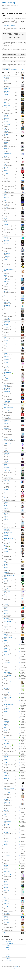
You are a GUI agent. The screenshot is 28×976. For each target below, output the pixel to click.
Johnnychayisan (7, 554)
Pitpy (5, 375)
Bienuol (5, 878)
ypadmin (6, 708)
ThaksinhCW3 (7, 124)
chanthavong (7, 88)
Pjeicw (5, 464)
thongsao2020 (7, 105)
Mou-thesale (6, 139)
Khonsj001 (6, 581)
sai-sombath (6, 903)
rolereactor (8, 949)
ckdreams (6, 721)
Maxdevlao (6, 841)
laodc (5, 447)
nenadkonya (6, 769)
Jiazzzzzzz (6, 643)
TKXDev (5, 436)
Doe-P (5, 308)
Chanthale (6, 567)
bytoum (5, 164)
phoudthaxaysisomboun (9, 785)
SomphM (6, 564)
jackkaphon (6, 712)
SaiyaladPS (6, 250)
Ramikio (5, 750)
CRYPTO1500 (7, 618)
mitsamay (6, 834)
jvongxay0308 (7, 401)
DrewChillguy (6, 740)
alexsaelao (6, 331)
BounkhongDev (7, 388)
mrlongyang (6, 204)
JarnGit (5, 177)
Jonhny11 (6, 627)
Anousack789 (7, 253)
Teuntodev (6, 875)
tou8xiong (6, 115)
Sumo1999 (6, 804)
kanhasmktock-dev (8, 439)
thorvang (6, 856)
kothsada (6, 340)
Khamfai (5, 353)
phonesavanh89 (7, 872)
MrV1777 (6, 291)
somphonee (6, 324)
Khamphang (6, 356)
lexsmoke (6, 865)
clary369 (6, 610)
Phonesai (6, 884)
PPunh (5, 275)
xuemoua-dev (7, 664)
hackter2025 (6, 215)
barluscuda (6, 211)
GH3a (5, 734)
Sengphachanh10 (7, 680)
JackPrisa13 (6, 234)
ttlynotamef (6, 522)
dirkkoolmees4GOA (8, 391)
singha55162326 (7, 153)
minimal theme (16, 968)
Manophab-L (6, 513)
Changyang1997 (7, 305)
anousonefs (6, 691)
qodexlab (8, 947)
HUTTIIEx (6, 796)
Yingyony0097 (7, 170)
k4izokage (6, 604)
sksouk (5, 728)
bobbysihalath (7, 470)
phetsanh (6, 715)
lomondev (6, 237)
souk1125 (6, 508)
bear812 (5, 284)
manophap (6, 916)
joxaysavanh (6, 420)
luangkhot (6, 779)
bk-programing (9, 957)
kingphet (6, 502)
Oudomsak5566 (7, 743)
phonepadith (6, 230)
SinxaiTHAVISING (7, 670)
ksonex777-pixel (7, 782)
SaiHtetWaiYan (7, 731)
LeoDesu (6, 519)
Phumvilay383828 (8, 683)
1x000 (5, 561)
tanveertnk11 (7, 321)
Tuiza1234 (6, 848)
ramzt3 (5, 337)
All (22, 69)
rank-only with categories (9, 25)
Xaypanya (6, 227)
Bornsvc (5, 259)
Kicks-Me (6, 607)
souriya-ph (6, 913)
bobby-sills (6, 85)
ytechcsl (6, 862)
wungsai (5, 450)
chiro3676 (6, 894)
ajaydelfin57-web (7, 658)
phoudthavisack (9, 940)
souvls (5, 221)
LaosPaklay (6, 900)
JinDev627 (6, 881)
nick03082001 (7, 718)
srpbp (5, 246)
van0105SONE (7, 302)
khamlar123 (6, 191)
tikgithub (6, 613)
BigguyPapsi (6, 240)
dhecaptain (6, 197)
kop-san (5, 473)
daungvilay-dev (7, 484)
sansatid (6, 838)
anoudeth (6, 600)
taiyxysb (5, 907)
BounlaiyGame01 (7, 499)
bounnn (5, 724)
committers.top (8, 2)
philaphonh (6, 572)
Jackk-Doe (6, 382)
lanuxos (5, 266)
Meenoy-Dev (6, 775)
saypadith (6, 634)
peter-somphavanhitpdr (9, 575)
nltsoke (5, 594)
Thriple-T (6, 224)
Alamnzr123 (6, 148)
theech (5, 346)
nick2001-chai (7, 362)
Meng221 (6, 545)
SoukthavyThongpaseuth (9, 585)
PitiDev (5, 505)
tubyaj (5, 737)
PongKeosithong (7, 852)
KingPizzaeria (7, 591)
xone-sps (6, 142)
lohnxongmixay (7, 432)
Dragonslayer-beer (8, 532)
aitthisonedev (7, 799)
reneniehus (6, 262)
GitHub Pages (8, 968)
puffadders (8, 938)
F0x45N (5, 759)
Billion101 (6, 188)
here (24, 20)
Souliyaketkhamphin (8, 299)
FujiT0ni (5, 897)
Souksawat (6, 766)
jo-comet (6, 845)
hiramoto (6, 184)
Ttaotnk (5, 278)
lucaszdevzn (6, 793)
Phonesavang (7, 542)
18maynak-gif (7, 686)
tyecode (5, 80)
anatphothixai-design (8, 702)
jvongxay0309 (7, 790)
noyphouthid (6, 281)
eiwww (5, 495)
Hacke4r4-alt (6, 417)
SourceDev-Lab (7, 661)
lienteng (5, 640)
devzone (7, 944)
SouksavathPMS (7, 334)
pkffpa (5, 812)
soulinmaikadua (7, 398)
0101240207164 (7, 674)
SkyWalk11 (6, 404)
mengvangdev (7, 467)
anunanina (6, 815)
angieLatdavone (7, 818)
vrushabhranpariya (8, 477)
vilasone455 (6, 492)
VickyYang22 (6, 654)
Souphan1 (6, 551)
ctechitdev (6, 705)
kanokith (6, 763)
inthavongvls (6, 747)
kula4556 (6, 378)
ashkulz (16, 963)
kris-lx (5, 311)
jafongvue (6, 489)
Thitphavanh (6, 200)
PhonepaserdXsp (7, 372)
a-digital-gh (6, 516)
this (14, 28)
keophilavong (7, 453)
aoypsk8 (5, 145)
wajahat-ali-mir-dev (8, 74)
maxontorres (7, 108)
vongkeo (5, 578)
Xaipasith (6, 826)
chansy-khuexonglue (8, 407)
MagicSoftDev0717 (8, 128)
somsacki (6, 829)
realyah (5, 343)
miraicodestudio (7, 621)
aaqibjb (5, 648)
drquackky (6, 315)
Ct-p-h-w (6, 891)
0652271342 (6, 888)
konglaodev (6, 772)
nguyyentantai (7, 394)
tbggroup (8, 953)
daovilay (5, 923)
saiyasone (6, 535)
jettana (5, 926)
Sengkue (6, 121)
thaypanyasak (7, 256)
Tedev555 (6, 180)
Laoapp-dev (6, 118)
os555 (5, 558)
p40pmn (5, 369)
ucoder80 (6, 753)
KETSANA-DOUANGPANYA (9, 538)
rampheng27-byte (8, 637)
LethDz (5, 651)
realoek (5, 677)
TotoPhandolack (7, 91)
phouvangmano (7, 868)
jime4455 (6, 461)
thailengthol (6, 318)
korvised (5, 548)
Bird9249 (6, 167)
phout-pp (6, 194)
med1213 (6, 173)
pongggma (6, 243)
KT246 (5, 112)
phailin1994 (6, 919)
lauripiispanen (16, 965)
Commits (6, 69)
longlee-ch (6, 756)
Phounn (5, 350)
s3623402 (6, 807)
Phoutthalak (6, 821)
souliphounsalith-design (9, 443)
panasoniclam (7, 410)
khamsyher (6, 458)
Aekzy (5, 414)
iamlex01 (6, 94)
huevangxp (6, 77)
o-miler (5, 699)
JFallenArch (6, 529)
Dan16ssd (6, 134)
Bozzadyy (6, 624)
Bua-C (5, 929)
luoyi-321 (6, 207)
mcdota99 (6, 131)
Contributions (14, 69)
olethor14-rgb (7, 667)
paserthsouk (6, 910)
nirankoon (6, 295)
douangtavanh (7, 97)
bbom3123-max (7, 696)
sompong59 (6, 366)
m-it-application (7, 161)
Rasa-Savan (6, 859)
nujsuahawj (6, 359)
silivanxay (6, 288)
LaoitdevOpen (7, 597)
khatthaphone (7, 526)
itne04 (5, 218)
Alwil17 (5, 102)
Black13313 (6, 428)
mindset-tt (6, 480)
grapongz (6, 385)
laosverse (8, 951)
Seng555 (6, 588)
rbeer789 (6, 327)
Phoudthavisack (7, 631)
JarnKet (5, 156)
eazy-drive (8, 955)
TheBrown (6, 423)
